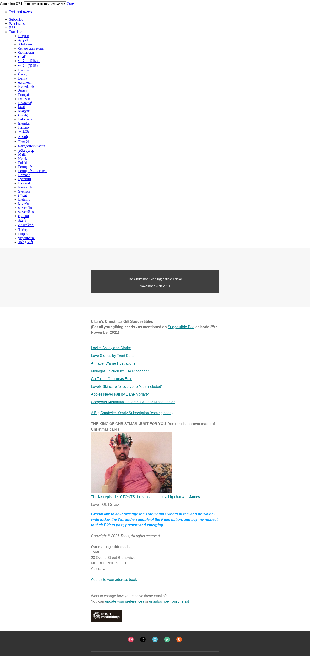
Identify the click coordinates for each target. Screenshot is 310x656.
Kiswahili (25, 187)
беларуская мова (31, 48)
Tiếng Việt (25, 242)
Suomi (22, 91)
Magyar (23, 111)
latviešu (23, 203)
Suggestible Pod (181, 327)
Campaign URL (11, 3)
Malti (22, 154)
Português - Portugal (32, 171)
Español (24, 183)
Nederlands (26, 86)
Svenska (24, 191)
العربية (23, 40)
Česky (22, 74)
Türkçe (23, 230)
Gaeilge (23, 115)
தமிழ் (22, 220)
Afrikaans (25, 44)
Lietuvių (24, 199)
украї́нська (26, 238)
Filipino (23, 234)
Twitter (20, 12)
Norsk (22, 158)
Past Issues (17, 23)
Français (24, 95)
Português (25, 167)
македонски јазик (31, 146)
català (22, 56)
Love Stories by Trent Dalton (114, 356)
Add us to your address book (114, 579)
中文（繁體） (29, 66)
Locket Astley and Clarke (111, 348)
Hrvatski (24, 70)
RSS (12, 28)
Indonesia (25, 119)
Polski (22, 163)
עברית (22, 195)
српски (23, 216)
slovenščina (26, 212)
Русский (24, 179)
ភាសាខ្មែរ (24, 137)
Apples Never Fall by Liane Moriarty (120, 394)
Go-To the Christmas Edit (111, 379)
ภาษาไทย (26, 225)
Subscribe (16, 19)
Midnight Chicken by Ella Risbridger (120, 371)
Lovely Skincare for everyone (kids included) (126, 386)
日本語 (23, 132)
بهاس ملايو (26, 150)
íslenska (24, 123)
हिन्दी (21, 107)
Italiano (23, 127)
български (26, 52)
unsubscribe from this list (169, 601)
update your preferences (124, 601)
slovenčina (25, 208)
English (23, 36)
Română (24, 175)
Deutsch (24, 99)
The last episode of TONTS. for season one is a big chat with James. (146, 497)
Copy (71, 3)
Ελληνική (25, 103)
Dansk (22, 78)
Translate (15, 32)
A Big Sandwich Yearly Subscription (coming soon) (132, 413)
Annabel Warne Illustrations (113, 363)
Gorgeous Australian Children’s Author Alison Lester (133, 402)
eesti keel (24, 82)
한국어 (23, 141)
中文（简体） (29, 61)
